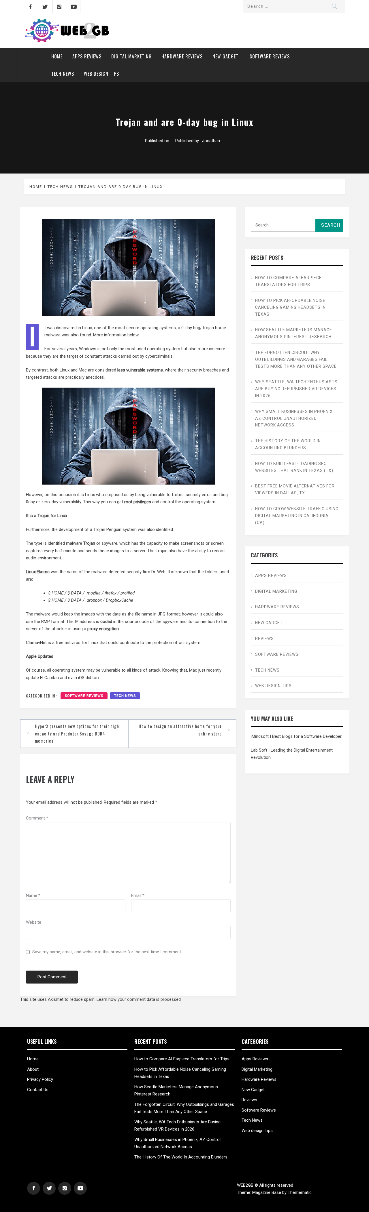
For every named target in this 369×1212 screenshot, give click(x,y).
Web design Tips (101, 73)
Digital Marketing (131, 56)
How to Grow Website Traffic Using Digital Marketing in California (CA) (296, 515)
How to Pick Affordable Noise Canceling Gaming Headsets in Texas (290, 307)
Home (57, 56)
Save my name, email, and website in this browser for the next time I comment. (107, 951)
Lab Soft (259, 750)
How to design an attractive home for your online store (180, 730)
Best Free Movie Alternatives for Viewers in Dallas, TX (295, 489)
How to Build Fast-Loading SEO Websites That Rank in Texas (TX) (294, 467)
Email (137, 895)
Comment (37, 818)
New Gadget (226, 56)
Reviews (264, 638)
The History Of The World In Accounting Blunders (288, 444)
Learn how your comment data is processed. (139, 999)
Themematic (300, 1192)
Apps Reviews (86, 56)
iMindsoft (260, 736)
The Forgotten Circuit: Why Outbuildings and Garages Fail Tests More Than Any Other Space (296, 359)
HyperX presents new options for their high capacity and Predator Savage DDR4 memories (77, 733)
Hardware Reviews (182, 56)
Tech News (62, 73)
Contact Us (37, 1089)
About (33, 1069)
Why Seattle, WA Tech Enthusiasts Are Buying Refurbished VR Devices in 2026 (296, 389)
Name (33, 895)
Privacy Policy (40, 1079)
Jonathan (211, 140)
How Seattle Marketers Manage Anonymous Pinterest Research (293, 333)
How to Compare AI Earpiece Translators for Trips (288, 281)
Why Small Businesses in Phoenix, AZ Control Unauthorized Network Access (294, 418)
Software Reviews (270, 56)
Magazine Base (267, 1192)
